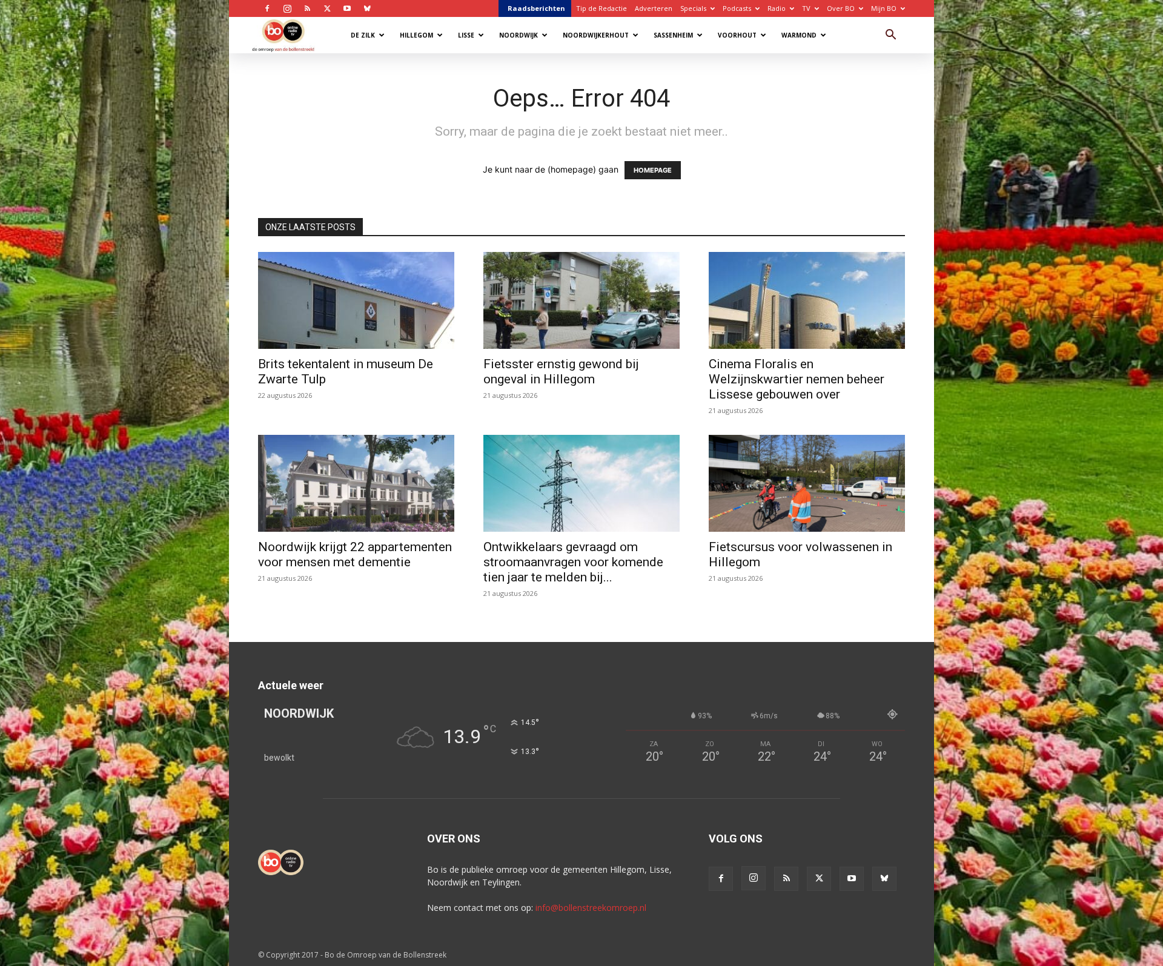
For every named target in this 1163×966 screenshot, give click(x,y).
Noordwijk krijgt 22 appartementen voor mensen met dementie (355, 554)
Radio (776, 8)
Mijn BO (883, 8)
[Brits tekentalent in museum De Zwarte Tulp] (356, 300)
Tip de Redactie (601, 8)
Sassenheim (673, 35)
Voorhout (737, 35)
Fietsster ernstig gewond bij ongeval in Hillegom (561, 371)
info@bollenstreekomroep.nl (590, 907)
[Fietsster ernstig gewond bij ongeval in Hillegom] (581, 300)
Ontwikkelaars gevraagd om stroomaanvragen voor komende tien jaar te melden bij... (573, 562)
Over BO (841, 8)
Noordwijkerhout (596, 35)
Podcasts (737, 8)
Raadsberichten (536, 8)
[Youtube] (347, 8)
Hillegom (416, 35)
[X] (327, 8)
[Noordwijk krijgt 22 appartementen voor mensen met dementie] (356, 483)
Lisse (466, 35)
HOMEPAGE (653, 170)
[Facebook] (267, 8)
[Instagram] (287, 8)
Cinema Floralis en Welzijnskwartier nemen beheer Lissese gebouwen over (796, 379)
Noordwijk (518, 35)
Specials (693, 8)
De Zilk (363, 35)
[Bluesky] (367, 8)
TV (806, 8)
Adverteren (653, 8)
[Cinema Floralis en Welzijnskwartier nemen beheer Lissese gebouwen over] (807, 300)
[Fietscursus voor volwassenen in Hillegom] (807, 483)
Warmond (799, 35)
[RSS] (307, 8)
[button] (890, 36)
